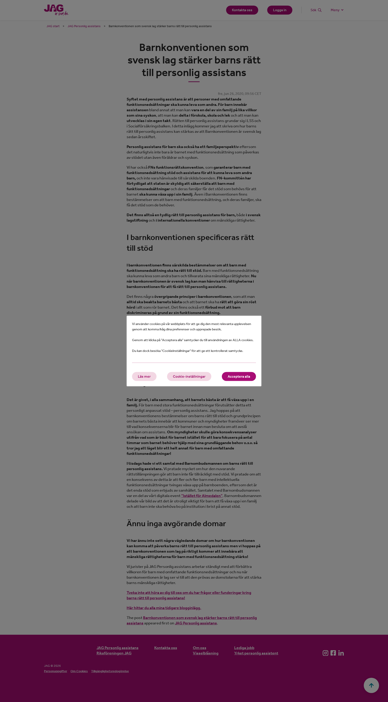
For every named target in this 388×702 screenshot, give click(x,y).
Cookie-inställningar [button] (189, 376)
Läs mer (144, 376)
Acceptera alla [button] (239, 376)
